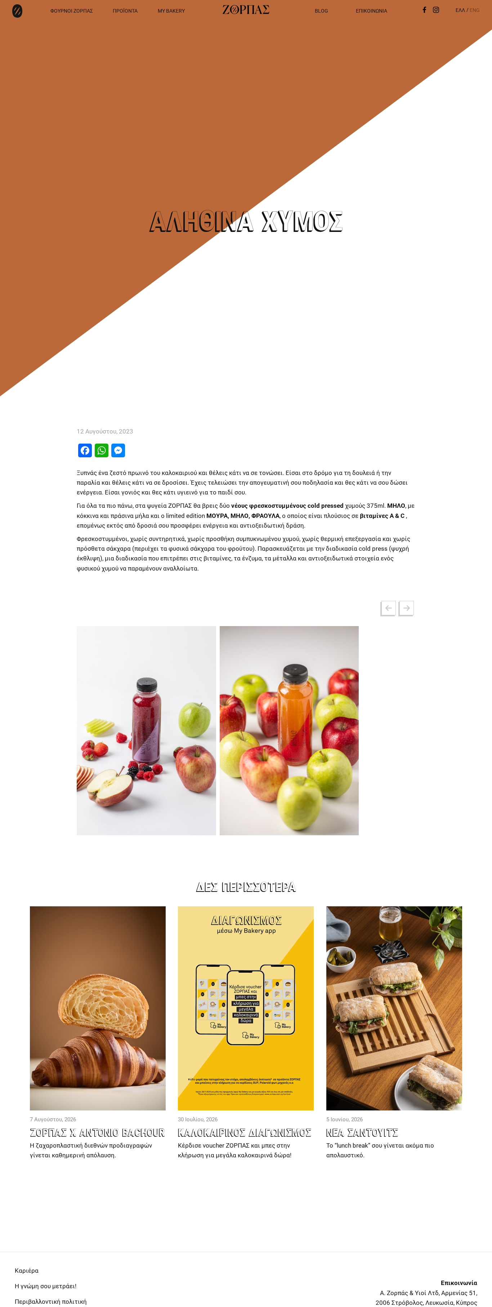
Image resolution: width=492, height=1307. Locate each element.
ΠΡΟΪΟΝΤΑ (125, 11)
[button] (388, 608)
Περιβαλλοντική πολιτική (51, 1301)
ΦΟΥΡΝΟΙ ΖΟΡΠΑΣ (71, 11)
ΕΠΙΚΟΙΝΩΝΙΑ (371, 11)
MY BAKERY (171, 11)
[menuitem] (460, 10)
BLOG (321, 11)
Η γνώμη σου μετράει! (45, 1286)
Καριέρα (27, 1270)
